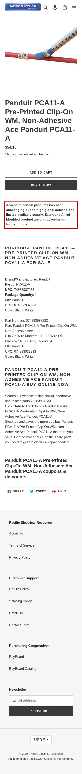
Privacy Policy (20, 557)
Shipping (11, 154)
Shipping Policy (20, 601)
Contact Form (19, 625)
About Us (16, 533)
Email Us (16, 613)
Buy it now (41, 185)
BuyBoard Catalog (22, 668)
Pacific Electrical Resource (46, 753)
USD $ (39, 740)
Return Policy (19, 589)
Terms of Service (21, 545)
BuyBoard (16, 657)
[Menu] (74, 7)
